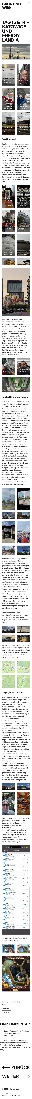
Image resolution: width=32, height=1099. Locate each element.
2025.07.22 (8, 1036)
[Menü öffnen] (29, 3)
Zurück (20, 1067)
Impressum (6, 1093)
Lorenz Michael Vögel (12, 1002)
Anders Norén (15, 1096)
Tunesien (6, 1012)
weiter (10, 1076)
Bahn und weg (11, 6)
